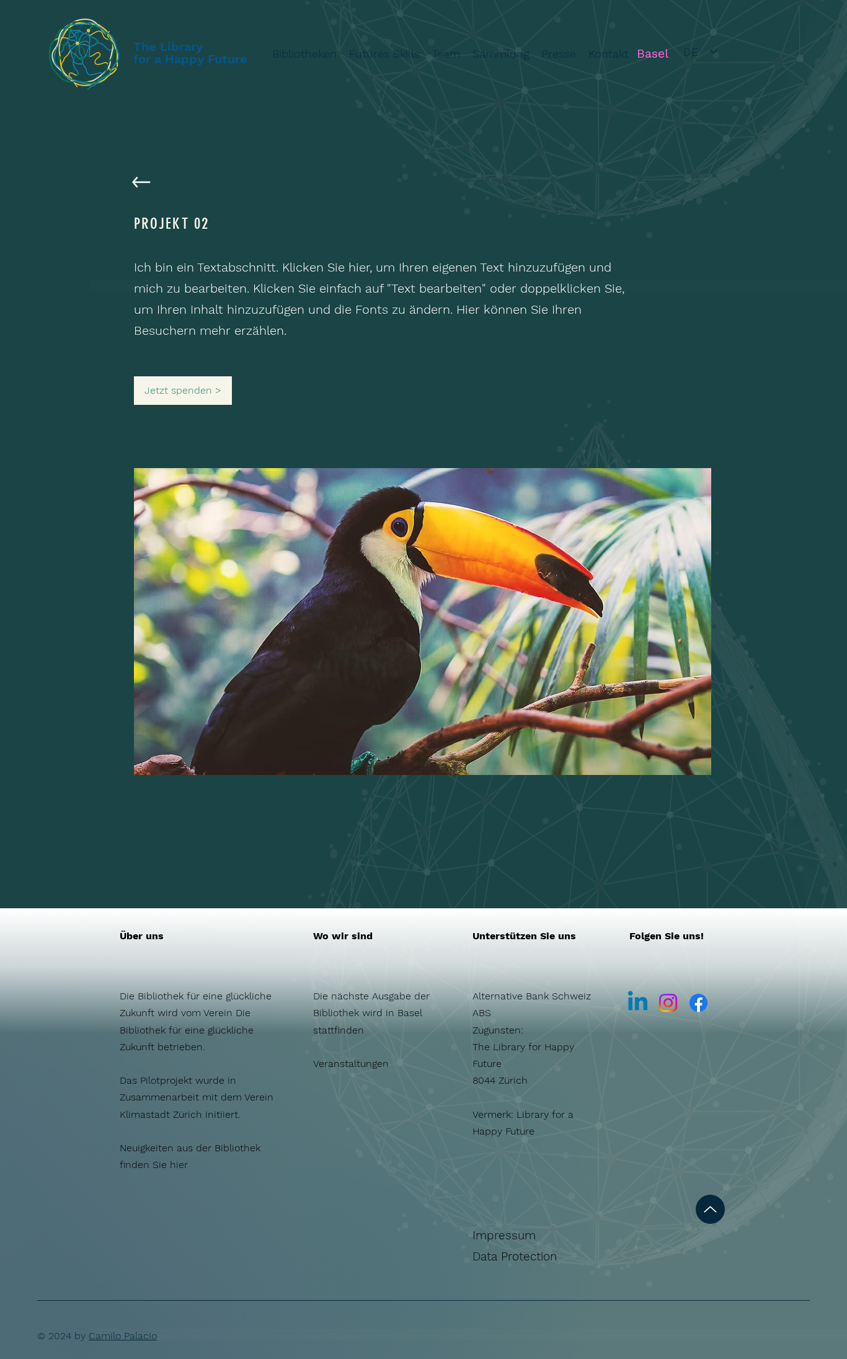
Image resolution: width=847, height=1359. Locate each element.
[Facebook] (698, 1003)
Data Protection (514, 1256)
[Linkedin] (638, 1003)
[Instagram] (668, 1003)
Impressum (504, 1235)
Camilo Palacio (123, 1336)
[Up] (710, 1209)
